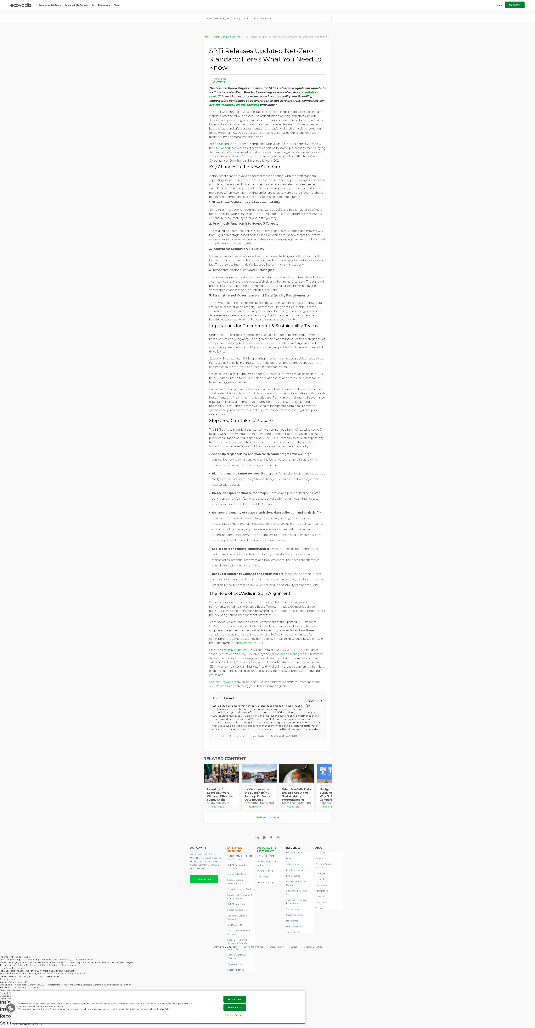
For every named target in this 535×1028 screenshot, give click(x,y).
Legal (294, 946)
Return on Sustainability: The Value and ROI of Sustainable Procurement (38, 965)
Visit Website (258, 736)
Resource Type (221, 18)
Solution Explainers (10, 990)
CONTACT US (204, 879)
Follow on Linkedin (238, 736)
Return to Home (267, 817)
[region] (158, 1007)
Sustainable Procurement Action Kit (19, 987)
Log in (499, 7)
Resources (104, 7)
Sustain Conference (261, 18)
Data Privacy (277, 946)
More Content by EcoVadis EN (283, 736)
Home (208, 18)
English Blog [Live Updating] (227, 37)
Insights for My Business (12, 968)
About (117, 7)
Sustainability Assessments (79, 7)
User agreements (253, 946)
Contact (514, 7)
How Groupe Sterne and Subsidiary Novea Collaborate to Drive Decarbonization (42, 973)
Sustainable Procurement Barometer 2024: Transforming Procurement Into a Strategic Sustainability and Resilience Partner (65, 984)
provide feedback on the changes (234, 104)
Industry (236, 18)
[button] (10, 1008)
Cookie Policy (164, 1009)
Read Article (217, 806)
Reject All (234, 1007)
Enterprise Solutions (50, 7)
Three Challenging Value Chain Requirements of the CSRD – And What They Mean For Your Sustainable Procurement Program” (67, 962)
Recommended (8, 979)
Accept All (235, 999)
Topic (246, 18)
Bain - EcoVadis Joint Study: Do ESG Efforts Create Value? (30, 976)
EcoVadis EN (220, 82)
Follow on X (219, 736)
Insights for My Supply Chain (15, 957)
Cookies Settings (313, 946)
